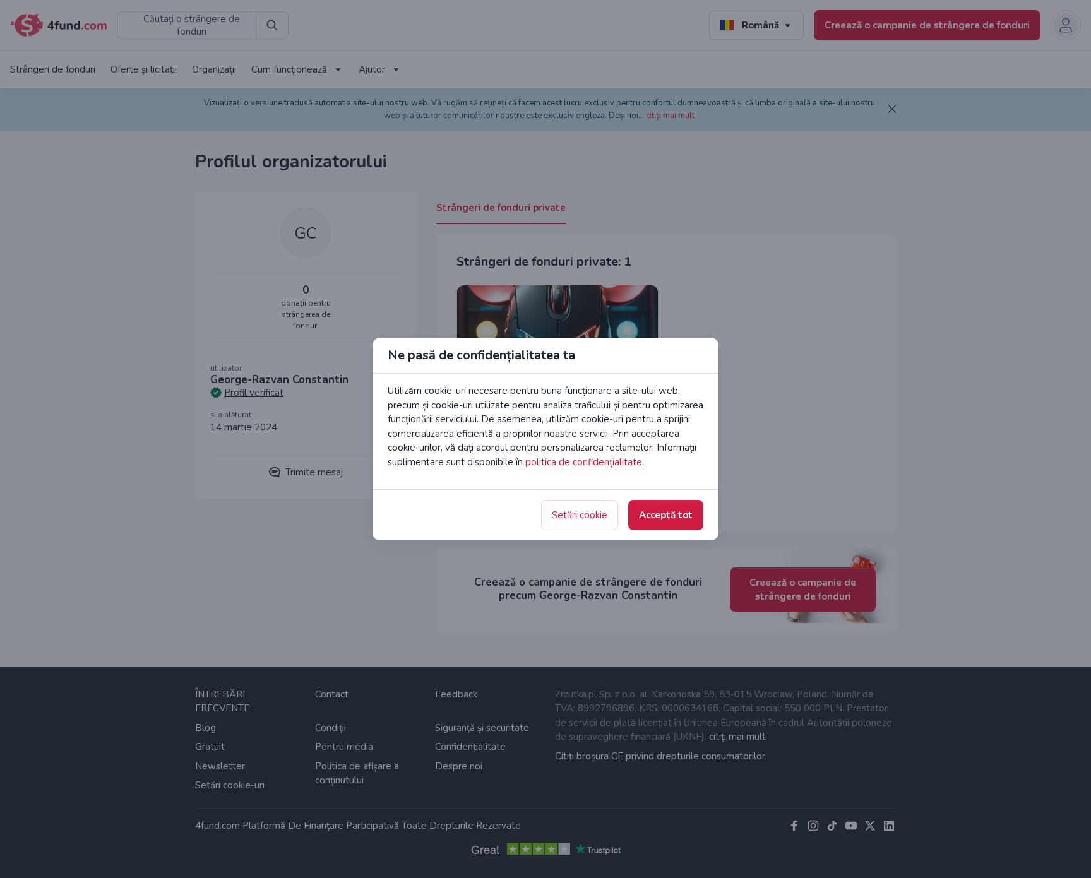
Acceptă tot (666, 515)
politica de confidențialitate (583, 462)
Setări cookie (579, 515)
